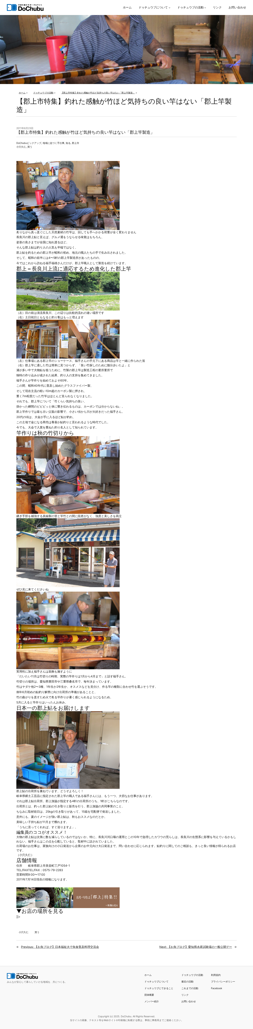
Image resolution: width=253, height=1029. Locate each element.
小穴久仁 (21, 146)
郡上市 (75, 142)
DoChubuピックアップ (28, 142)
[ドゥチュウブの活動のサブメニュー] (205, 7)
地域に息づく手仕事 (53, 142)
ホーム (148, 974)
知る (68, 142)
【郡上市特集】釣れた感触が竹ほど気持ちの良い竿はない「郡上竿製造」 (85, 132)
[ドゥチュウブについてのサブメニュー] (169, 7)
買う (29, 146)
